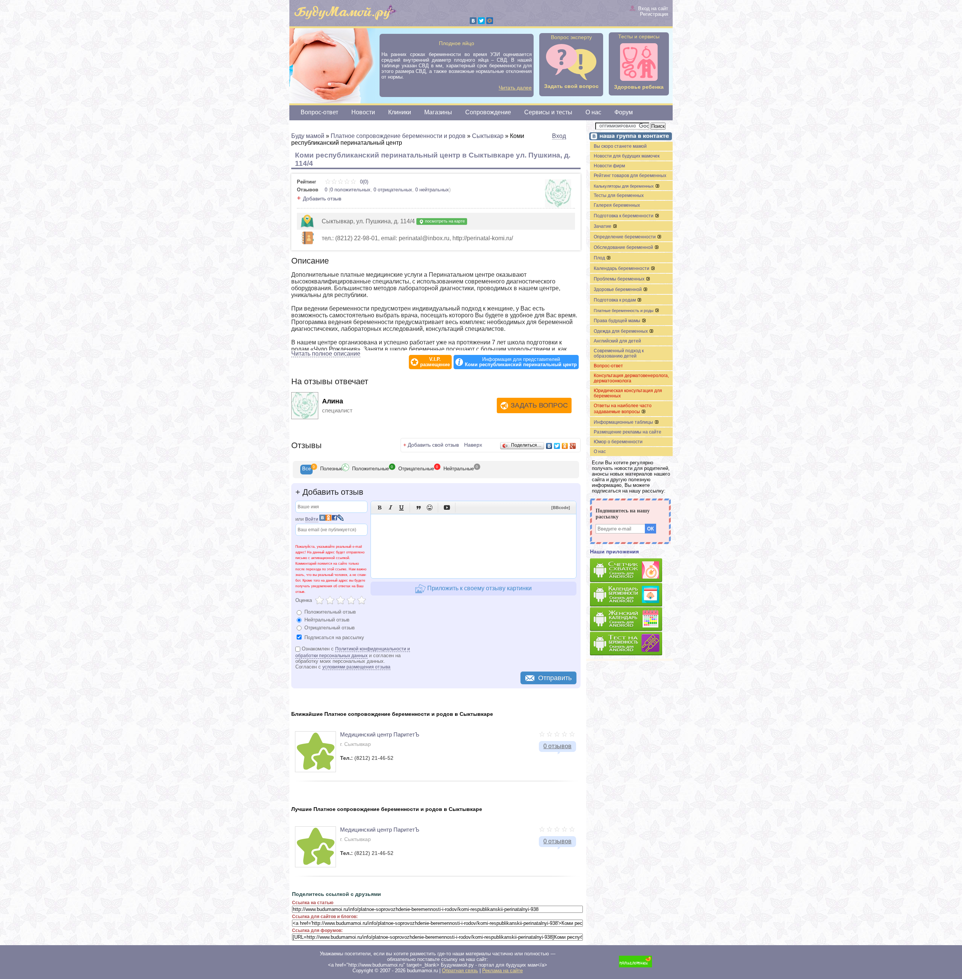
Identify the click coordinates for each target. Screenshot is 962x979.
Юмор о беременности (618, 441)
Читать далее (515, 88)
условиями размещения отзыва (356, 667)
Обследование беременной (624, 247)
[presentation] (306, 469)
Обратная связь (460, 970)
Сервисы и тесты (548, 112)
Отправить (555, 678)
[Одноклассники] (565, 446)
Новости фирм (609, 165)
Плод (600, 258)
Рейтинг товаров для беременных (630, 175)
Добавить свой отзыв (433, 445)
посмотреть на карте (444, 221)
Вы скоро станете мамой (620, 146)
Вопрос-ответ (319, 112)
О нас (593, 112)
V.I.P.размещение (435, 362)
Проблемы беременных (620, 279)
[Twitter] (481, 20)
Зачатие (603, 226)
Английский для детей (617, 341)
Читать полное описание (325, 353)
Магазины (438, 112)
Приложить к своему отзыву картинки (479, 588)
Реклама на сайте (502, 970)
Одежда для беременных (621, 331)
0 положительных (350, 189)
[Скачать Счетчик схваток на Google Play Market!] (631, 570)
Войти (311, 519)
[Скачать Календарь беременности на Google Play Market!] (631, 595)
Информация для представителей (521, 362)
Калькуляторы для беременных (624, 186)
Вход (559, 136)
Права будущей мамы (617, 320)
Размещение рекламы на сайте (627, 432)
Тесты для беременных (619, 195)
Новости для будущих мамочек (626, 156)
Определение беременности (625, 236)
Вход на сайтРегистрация (653, 11)
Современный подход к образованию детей (619, 353)
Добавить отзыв (322, 198)
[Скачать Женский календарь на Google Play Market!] (631, 619)
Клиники (399, 112)
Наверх (473, 445)
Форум (623, 112)
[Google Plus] (573, 446)
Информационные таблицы (624, 422)
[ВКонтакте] (473, 20)
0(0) (363, 182)
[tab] (306, 469)
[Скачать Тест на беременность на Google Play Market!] (631, 644)
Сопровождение (488, 112)
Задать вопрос (539, 405)
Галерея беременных (617, 205)
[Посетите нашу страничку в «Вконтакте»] (629, 137)
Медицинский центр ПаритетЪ (379, 734)
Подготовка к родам (615, 300)
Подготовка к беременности (624, 215)
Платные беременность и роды (624, 310)
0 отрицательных (393, 189)
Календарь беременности (622, 268)
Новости (363, 112)
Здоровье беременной (618, 289)
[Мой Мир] (489, 20)
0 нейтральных (432, 189)
